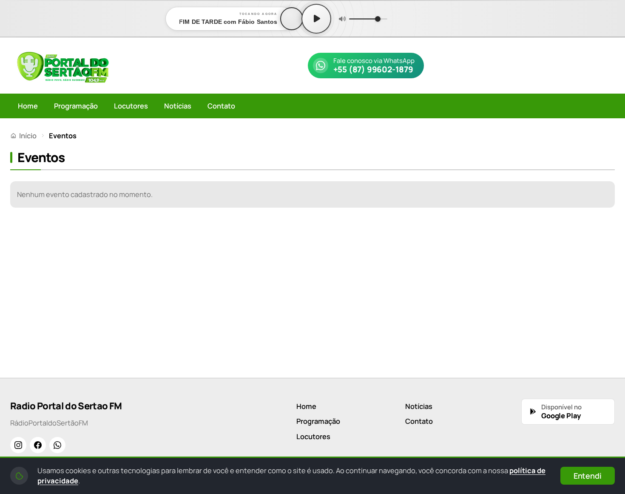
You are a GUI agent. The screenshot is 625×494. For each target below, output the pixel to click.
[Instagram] (18, 445)
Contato (221, 106)
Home (28, 106)
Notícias (177, 106)
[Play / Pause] (316, 19)
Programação (76, 106)
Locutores (131, 106)
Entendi (588, 476)
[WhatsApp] (57, 445)
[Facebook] (38, 445)
